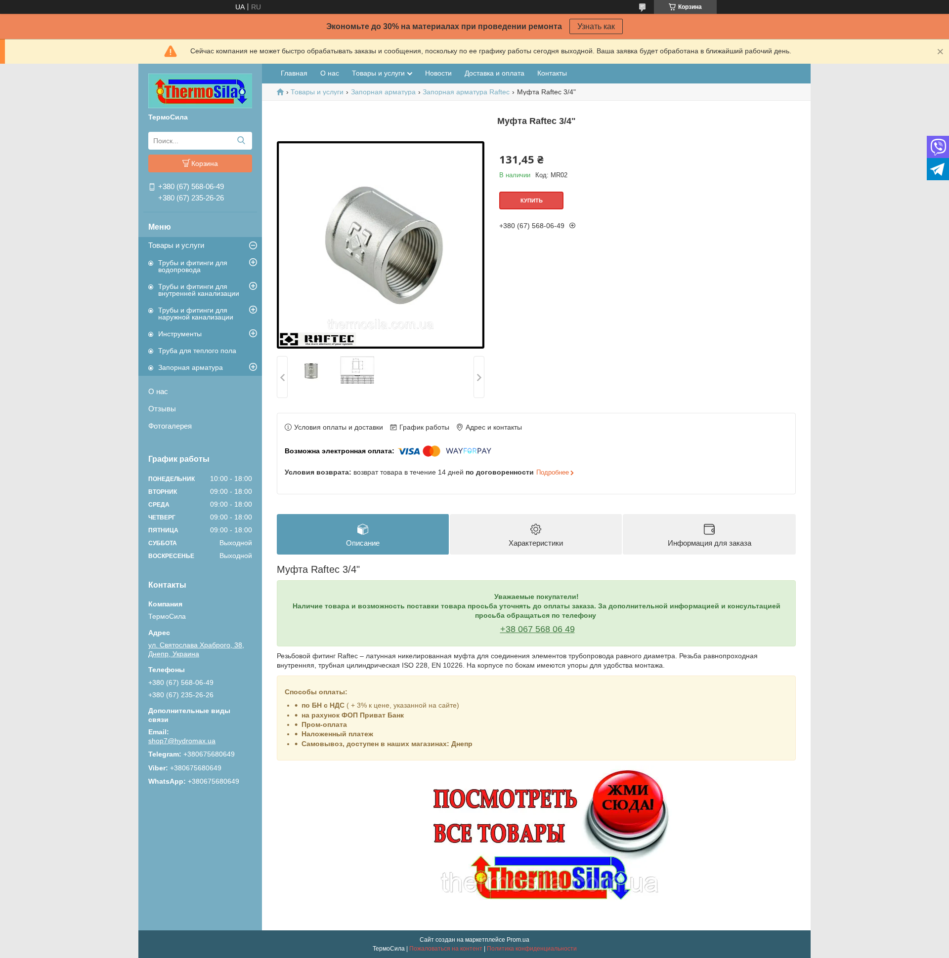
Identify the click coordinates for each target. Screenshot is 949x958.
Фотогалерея (170, 426)
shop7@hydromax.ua (182, 741)
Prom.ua (518, 939)
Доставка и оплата (494, 73)
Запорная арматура (190, 367)
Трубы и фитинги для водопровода (192, 266)
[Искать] (241, 141)
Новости (438, 73)
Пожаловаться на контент (445, 948)
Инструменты (180, 334)
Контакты (552, 73)
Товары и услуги (176, 245)
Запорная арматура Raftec (466, 91)
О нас (158, 391)
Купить (531, 200)
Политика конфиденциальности (532, 948)
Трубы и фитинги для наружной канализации (195, 313)
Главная (294, 73)
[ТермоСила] (200, 90)
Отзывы (162, 408)
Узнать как (596, 26)
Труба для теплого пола (197, 351)
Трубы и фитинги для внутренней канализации (198, 289)
